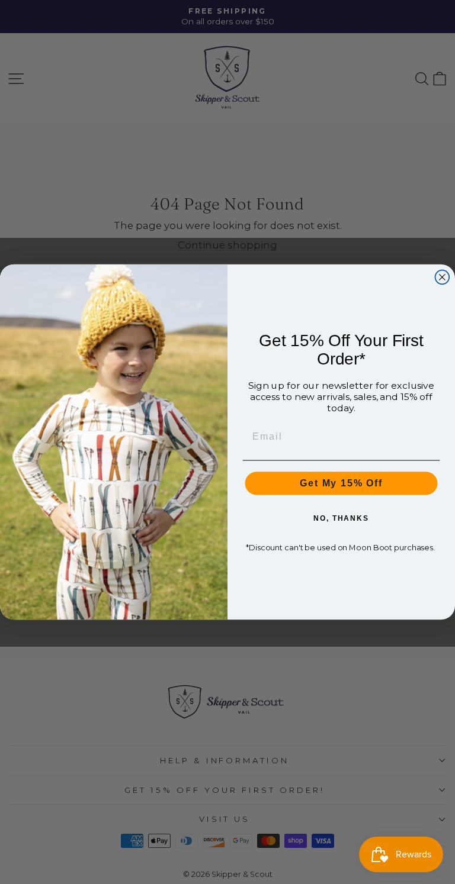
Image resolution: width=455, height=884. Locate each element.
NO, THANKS (341, 518)
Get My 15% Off (341, 483)
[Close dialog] (442, 277)
